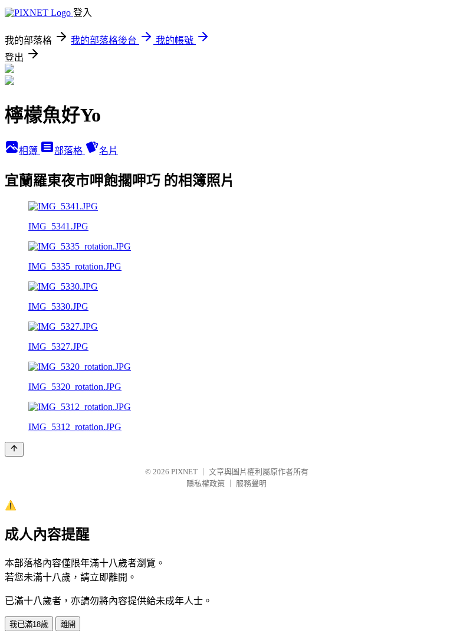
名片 (108, 151)
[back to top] (14, 449)
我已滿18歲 (28, 624)
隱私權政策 (205, 483)
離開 (68, 624)
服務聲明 (251, 483)
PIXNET (184, 471)
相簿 (29, 151)
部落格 (69, 151)
